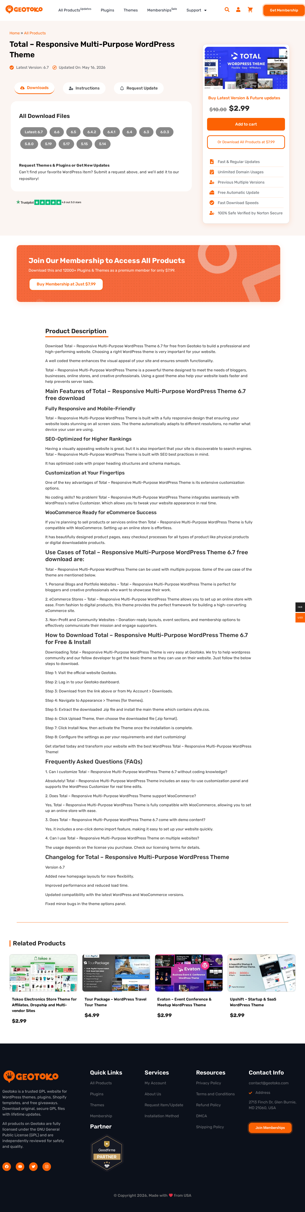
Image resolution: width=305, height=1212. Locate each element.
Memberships (162, 9)
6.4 (129, 130)
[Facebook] (6, 1166)
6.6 (57, 130)
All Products (74, 9)
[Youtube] (20, 1166)
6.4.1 (111, 130)
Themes (131, 10)
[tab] (34, 88)
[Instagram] (46, 1166)
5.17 (66, 142)
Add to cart (246, 124)
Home (15, 33)
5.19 (48, 142)
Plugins (107, 10)
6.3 (146, 130)
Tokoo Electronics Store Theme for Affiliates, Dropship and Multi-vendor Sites (44, 1005)
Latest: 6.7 (33, 130)
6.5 (73, 130)
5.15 (84, 142)
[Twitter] (33, 1166)
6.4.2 (92, 130)
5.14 (103, 142)
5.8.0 (29, 142)
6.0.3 (164, 130)
